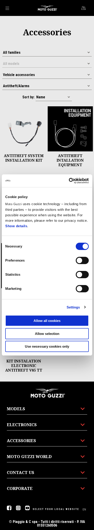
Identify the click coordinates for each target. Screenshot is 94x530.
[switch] (82, 260)
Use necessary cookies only (47, 346)
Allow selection (47, 334)
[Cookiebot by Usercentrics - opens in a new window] (69, 181)
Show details (16, 226)
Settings (73, 307)
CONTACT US (20, 472)
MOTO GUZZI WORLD (29, 456)
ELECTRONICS (22, 424)
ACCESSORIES (21, 440)
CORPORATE (20, 488)
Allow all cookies (47, 321)
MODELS (16, 408)
